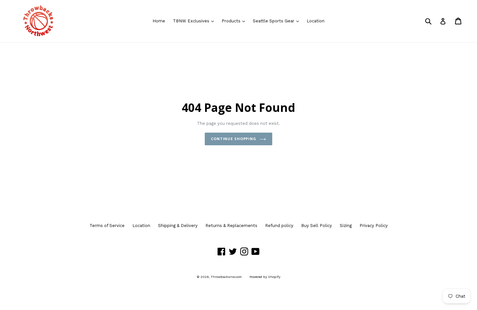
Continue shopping (233, 138)
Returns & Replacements (231, 225)
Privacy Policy (374, 225)
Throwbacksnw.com (226, 277)
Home (159, 20)
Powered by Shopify (265, 277)
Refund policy (279, 225)
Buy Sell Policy (316, 225)
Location (315, 20)
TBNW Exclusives (195, 20)
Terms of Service (107, 225)
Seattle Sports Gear (277, 20)
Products (235, 20)
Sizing (346, 225)
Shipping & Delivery (178, 225)
